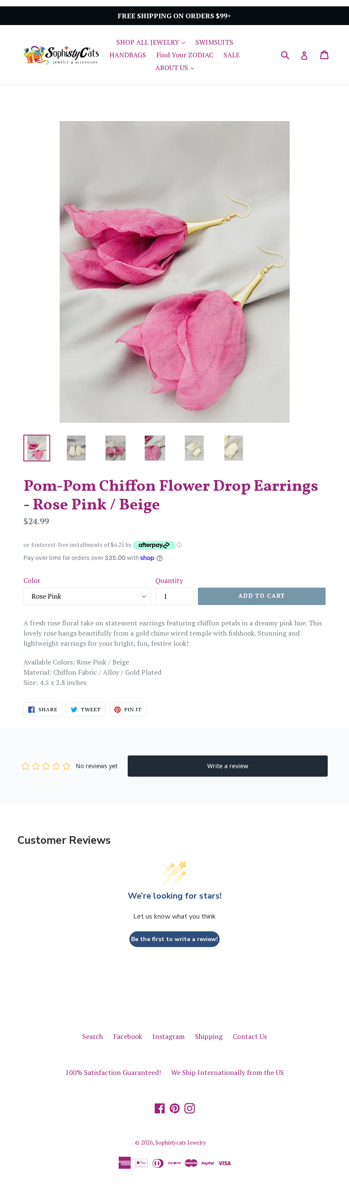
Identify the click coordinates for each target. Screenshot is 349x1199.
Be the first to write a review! (174, 939)
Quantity (169, 580)
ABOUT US (176, 67)
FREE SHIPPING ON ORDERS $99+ (174, 15)
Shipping (209, 1036)
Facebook (127, 1036)
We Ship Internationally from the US (227, 1072)
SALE (231, 54)
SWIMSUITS (214, 42)
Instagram (168, 1036)
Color (31, 580)
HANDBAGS (127, 54)
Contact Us (250, 1036)
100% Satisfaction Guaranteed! (113, 1072)
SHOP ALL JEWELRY (152, 42)
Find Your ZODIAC (184, 54)
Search (92, 1036)
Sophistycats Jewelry (180, 1142)
